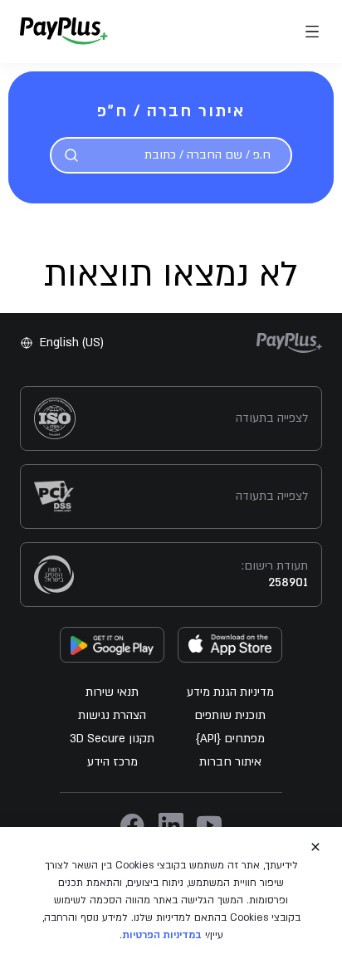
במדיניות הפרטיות (162, 935)
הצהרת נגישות (112, 715)
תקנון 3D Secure (112, 738)
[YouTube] (209, 825)
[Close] (315, 847)
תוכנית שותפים (230, 715)
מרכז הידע (112, 762)
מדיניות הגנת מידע (230, 692)
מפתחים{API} (230, 738)
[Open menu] (312, 32)
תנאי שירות (112, 692)
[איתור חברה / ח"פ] (71, 155)
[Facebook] (132, 825)
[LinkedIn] (171, 825)
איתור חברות (230, 762)
